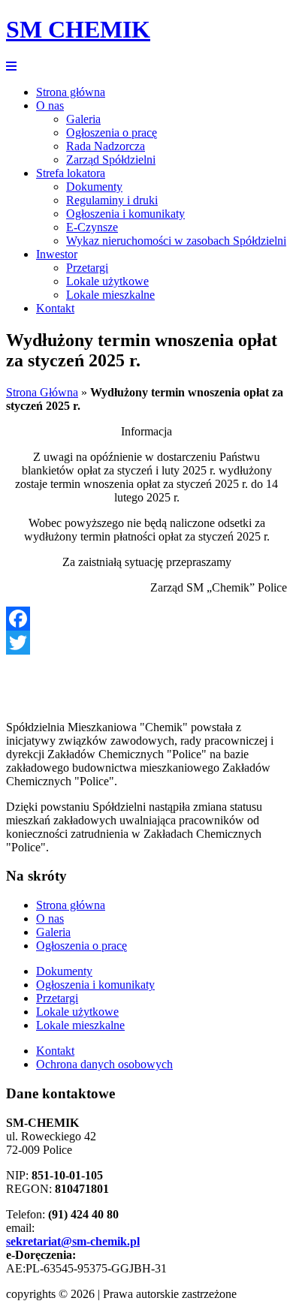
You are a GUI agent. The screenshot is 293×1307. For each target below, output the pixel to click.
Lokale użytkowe (107, 281)
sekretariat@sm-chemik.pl (73, 1241)
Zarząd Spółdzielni (111, 159)
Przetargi (87, 267)
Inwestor (56, 254)
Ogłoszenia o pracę (111, 132)
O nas (50, 105)
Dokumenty (94, 186)
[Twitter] (146, 643)
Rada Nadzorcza (105, 146)
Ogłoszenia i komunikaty (125, 213)
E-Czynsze (92, 227)
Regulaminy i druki (112, 200)
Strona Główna (42, 392)
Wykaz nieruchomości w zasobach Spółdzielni (176, 240)
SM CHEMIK (78, 29)
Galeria (83, 119)
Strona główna (70, 92)
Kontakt (55, 308)
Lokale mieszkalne (110, 294)
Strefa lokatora (70, 173)
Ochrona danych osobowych (104, 1064)
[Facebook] (146, 619)
